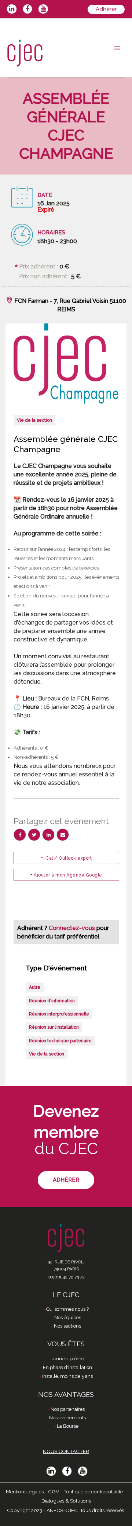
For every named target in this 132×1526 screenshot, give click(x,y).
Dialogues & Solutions (66, 1501)
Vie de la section (34, 420)
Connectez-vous (72, 928)
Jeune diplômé (67, 1358)
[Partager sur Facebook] (20, 834)
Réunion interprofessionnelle (59, 1014)
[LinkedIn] (48, 834)
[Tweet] (34, 834)
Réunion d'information (52, 1000)
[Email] (62, 834)
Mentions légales (25, 1491)
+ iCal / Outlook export (66, 858)
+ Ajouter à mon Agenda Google (66, 875)
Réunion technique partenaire (60, 1040)
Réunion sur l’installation (54, 1027)
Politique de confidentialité (93, 1491)
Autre (34, 987)
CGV (53, 1491)
